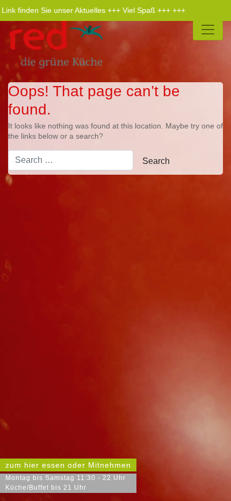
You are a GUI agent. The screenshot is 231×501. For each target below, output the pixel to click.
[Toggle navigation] (208, 29)
